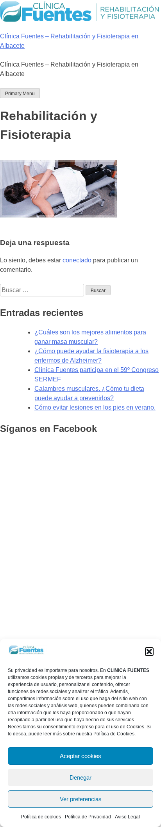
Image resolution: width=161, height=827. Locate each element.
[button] (149, 651)
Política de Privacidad (88, 817)
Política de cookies (41, 817)
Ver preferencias (81, 799)
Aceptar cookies (80, 756)
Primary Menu (20, 93)
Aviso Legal (127, 817)
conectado (77, 260)
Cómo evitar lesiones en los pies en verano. (95, 407)
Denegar (80, 777)
